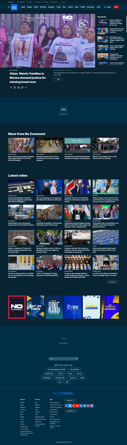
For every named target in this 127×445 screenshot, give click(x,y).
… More (58, 79)
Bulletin (37, 405)
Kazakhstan (11, 221)
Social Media (46, 378)
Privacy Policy (54, 412)
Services (37, 399)
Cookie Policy (53, 409)
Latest (23, 7)
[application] (47, 41)
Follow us (37, 412)
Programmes (23, 426)
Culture (70, 7)
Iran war (79, 373)
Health (83, 7)
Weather (37, 407)
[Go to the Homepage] (14, 7)
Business (51, 7)
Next (64, 7)
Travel (59, 7)
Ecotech (95, 195)
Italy (67, 382)
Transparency (54, 414)
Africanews (38, 421)
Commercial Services (56, 405)
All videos (112, 282)
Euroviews (90, 7)
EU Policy (43, 7)
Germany (72, 378)
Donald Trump (49, 373)
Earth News (39, 271)
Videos (22, 424)
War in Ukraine (74, 369)
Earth (77, 7)
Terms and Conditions (56, 407)
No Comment (12, 154)
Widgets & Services (40, 419)
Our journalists (24, 428)
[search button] (60, 2)
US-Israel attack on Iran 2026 (56, 369)
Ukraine (60, 373)
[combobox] (69, 2)
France (70, 373)
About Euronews (54, 402)
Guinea (38, 221)
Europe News (40, 195)
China (94, 246)
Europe (29, 7)
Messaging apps (39, 417)
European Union (60, 378)
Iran (60, 382)
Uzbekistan (68, 221)
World (36, 7)
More (51, 399)
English (11, 2)
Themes (22, 399)
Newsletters (70, 411)
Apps (36, 414)
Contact (52, 417)
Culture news (12, 195)
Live (116, 7)
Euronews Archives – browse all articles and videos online (26, 433)
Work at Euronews (55, 419)
